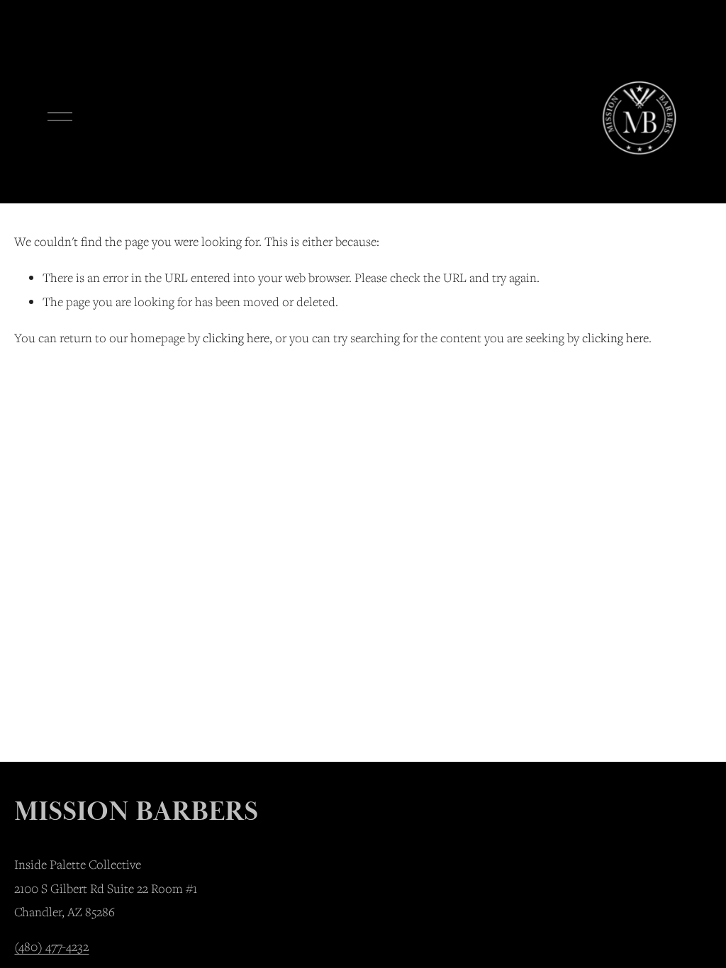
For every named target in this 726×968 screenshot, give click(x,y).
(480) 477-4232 (51, 946)
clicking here (236, 338)
